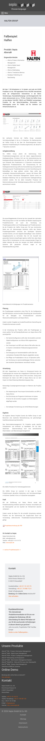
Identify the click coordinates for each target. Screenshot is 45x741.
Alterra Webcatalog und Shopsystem (13, 658)
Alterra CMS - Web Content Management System (17, 660)
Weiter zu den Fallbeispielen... (19, 632)
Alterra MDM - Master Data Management (14, 664)
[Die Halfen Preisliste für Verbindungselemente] (21, 459)
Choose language (18, 9)
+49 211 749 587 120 (20, 699)
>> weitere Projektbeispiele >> (12, 550)
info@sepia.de (10, 703)
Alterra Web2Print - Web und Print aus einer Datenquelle (19, 662)
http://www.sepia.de (13, 705)
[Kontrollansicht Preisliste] (21, 279)
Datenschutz (23, 727)
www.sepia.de (10, 542)
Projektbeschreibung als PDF (13, 525)
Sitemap (23, 719)
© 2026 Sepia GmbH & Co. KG (14, 711)
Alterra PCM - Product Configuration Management (17, 655)
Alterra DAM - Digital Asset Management (14, 653)
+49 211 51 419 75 (25, 586)
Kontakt (23, 715)
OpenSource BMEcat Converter (11, 666)
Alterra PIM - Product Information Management (16, 651)
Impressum (23, 723)
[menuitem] (19, 9)
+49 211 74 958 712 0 (24, 588)
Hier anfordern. (14, 596)
